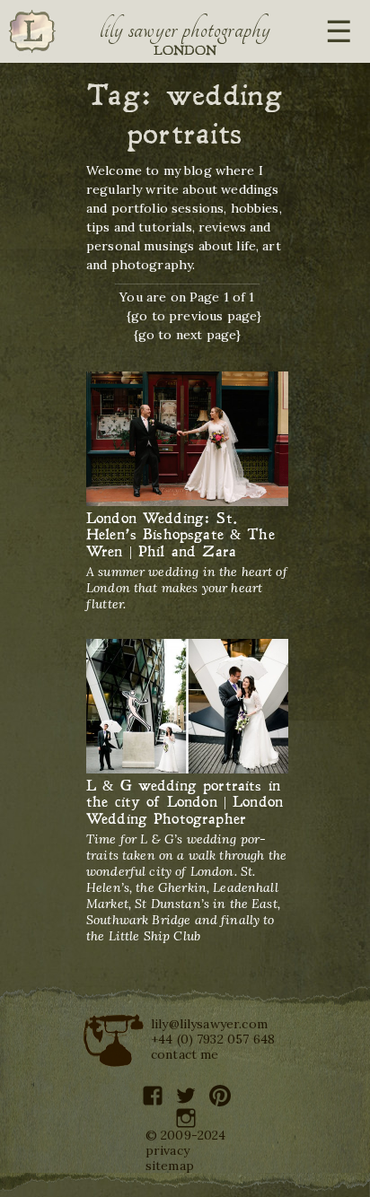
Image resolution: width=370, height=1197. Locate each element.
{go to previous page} (194, 316)
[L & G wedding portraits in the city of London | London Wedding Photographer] (187, 706)
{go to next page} (188, 335)
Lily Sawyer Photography (185, 29)
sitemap (169, 1166)
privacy (167, 1150)
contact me (185, 1054)
